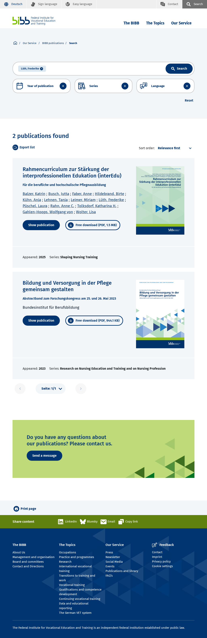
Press (109, 552)
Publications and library (122, 571)
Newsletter (113, 557)
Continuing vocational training (79, 599)
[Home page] (15, 43)
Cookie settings (162, 566)
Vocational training (72, 585)
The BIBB (131, 23)
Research (65, 561)
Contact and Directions (28, 566)
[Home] (34, 21)
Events (110, 566)
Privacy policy (161, 561)
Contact (157, 552)
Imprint (157, 557)
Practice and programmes (76, 557)
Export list (27, 147)
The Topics (155, 23)
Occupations (67, 552)
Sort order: (147, 148)
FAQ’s (109, 575)
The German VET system (75, 613)
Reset (189, 100)
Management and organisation (34, 557)
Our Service (181, 23)
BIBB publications (53, 43)
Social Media (114, 561)
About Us (19, 552)
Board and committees (28, 561)
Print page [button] (28, 509)
